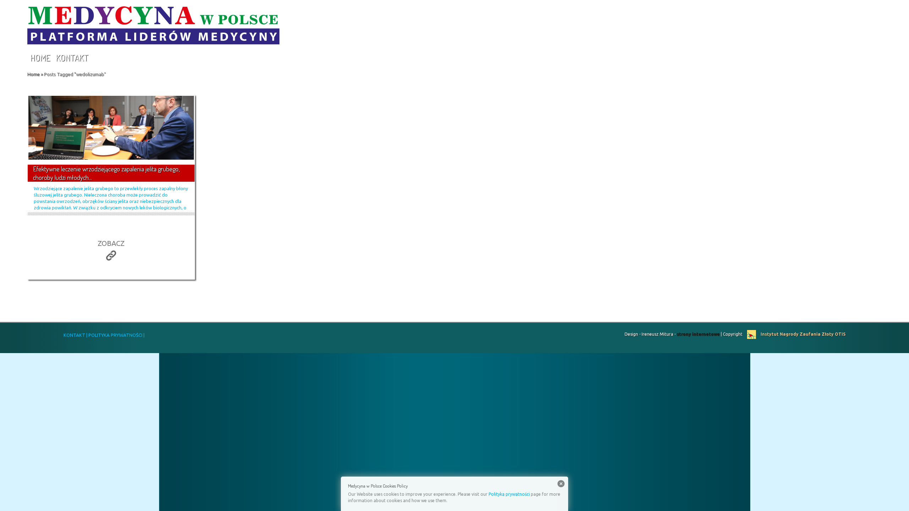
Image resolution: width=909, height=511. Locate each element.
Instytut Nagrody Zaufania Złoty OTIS (802, 334)
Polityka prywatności (509, 494)
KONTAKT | (75, 335)
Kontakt (72, 57)
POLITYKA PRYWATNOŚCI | (116, 335)
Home (40, 57)
